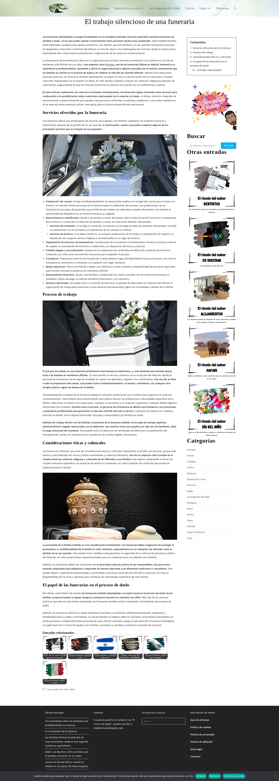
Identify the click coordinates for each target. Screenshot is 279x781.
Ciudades (191, 461)
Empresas (191, 473)
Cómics (190, 467)
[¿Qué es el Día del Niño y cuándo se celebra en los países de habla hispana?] (211, 406)
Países (190, 520)
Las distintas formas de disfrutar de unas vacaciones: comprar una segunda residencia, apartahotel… (66, 741)
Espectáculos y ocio (196, 479)
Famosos (191, 485)
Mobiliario (192, 502)
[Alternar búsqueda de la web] (235, 8)
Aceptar (201, 776)
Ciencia (190, 455)
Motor (190, 508)
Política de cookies (200, 727)
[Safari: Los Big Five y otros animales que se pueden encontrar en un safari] (211, 350)
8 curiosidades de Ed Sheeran (211, 266)
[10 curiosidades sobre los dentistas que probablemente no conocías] (211, 183)
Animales (191, 449)
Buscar (228, 145)
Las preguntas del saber (61, 689)
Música (190, 514)
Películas (191, 526)
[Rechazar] (275, 776)
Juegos (190, 491)
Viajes (189, 538)
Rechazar (214, 776)
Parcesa (110, 64)
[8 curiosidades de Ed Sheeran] (211, 240)
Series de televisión (196, 532)
